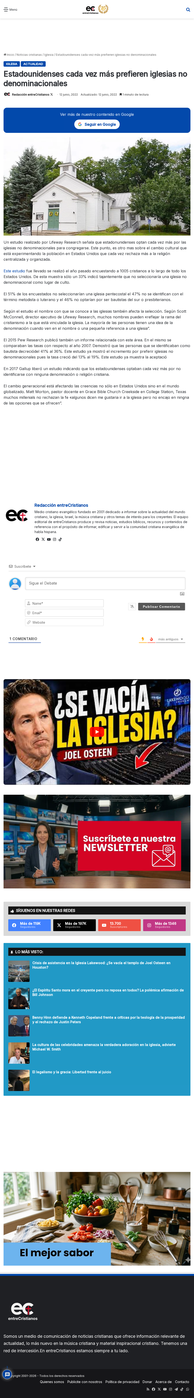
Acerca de (163, 1382)
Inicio (10, 54)
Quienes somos (52, 1382)
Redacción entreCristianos (30, 94)
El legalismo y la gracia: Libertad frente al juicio (71, 1072)
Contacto (182, 1382)
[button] (97, 732)
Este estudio (14, 271)
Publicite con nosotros (84, 1382)
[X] (43, 539)
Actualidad (33, 64)
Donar (147, 1382)
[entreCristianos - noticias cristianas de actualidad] (97, 9)
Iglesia (48, 54)
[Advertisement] (97, 35)
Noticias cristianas (29, 54)
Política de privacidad (122, 1382)
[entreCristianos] (22, 1330)
